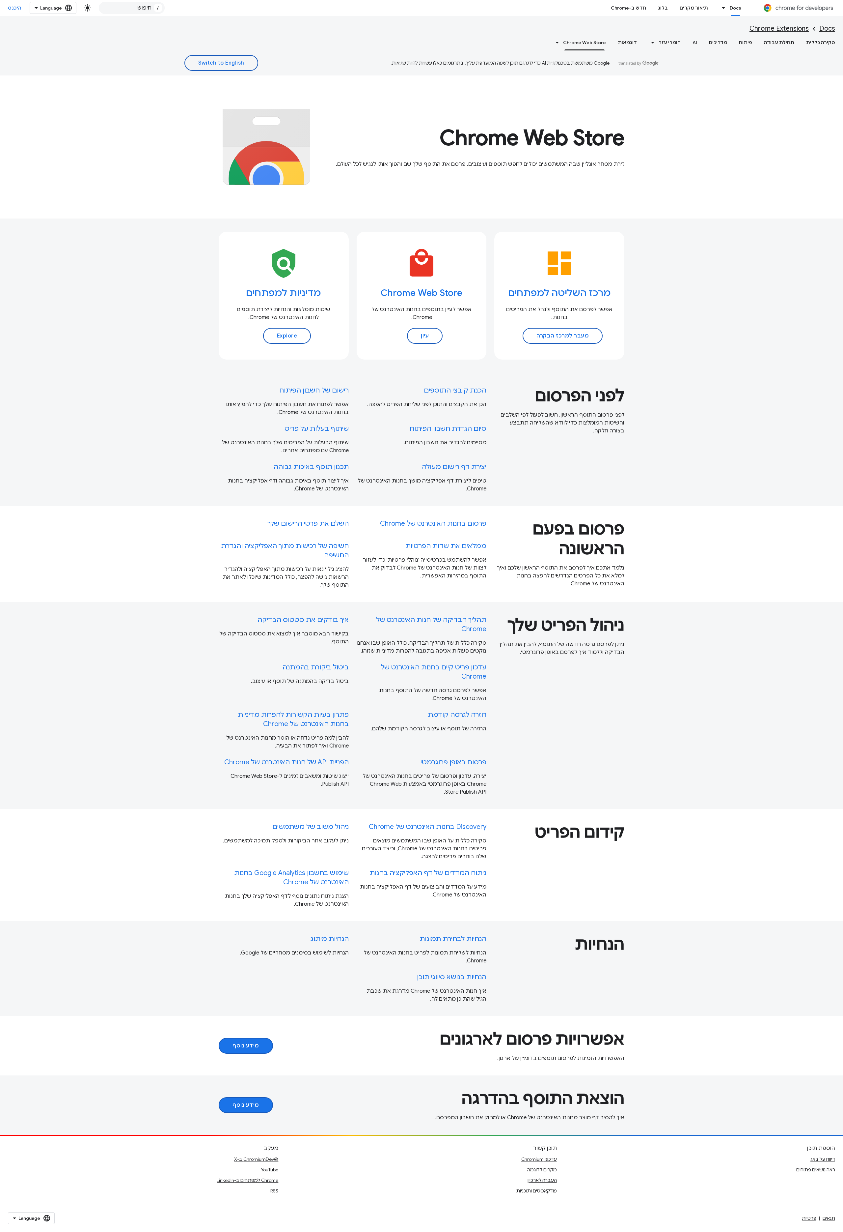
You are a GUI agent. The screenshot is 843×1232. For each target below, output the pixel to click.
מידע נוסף (245, 1045)
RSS (274, 1191)
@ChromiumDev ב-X (256, 1159)
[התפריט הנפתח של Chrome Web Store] (555, 42)
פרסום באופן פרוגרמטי (453, 762)
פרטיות (809, 1218)
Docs (735, 8)
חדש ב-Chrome (628, 8)
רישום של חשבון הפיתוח (314, 390)
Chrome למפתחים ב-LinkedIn (247, 1180)
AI (695, 42)
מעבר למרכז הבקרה (562, 336)
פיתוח (745, 42)
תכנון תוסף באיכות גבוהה (311, 467)
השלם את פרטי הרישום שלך (308, 523)
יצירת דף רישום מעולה (454, 467)
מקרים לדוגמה (542, 1170)
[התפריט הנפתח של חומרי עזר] (651, 42)
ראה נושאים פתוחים (815, 1170)
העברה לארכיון (542, 1180)
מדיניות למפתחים (283, 293)
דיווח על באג (822, 1159)
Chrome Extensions (779, 28)
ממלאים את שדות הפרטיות (445, 546)
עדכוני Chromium (539, 1159)
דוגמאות (627, 42)
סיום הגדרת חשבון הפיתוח (448, 429)
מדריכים (718, 42)
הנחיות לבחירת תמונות (453, 939)
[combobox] (132, 8)
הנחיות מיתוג (330, 939)
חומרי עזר (670, 42)
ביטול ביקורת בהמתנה (316, 667)
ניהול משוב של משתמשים (310, 827)
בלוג (663, 8)
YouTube (269, 1170)
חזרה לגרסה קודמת (457, 715)
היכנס (15, 8)
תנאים (829, 1218)
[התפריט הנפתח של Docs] (722, 8)
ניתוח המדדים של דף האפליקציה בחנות (427, 873)
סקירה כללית (820, 42)
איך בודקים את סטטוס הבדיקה (303, 620)
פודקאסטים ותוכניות (536, 1191)
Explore (287, 336)
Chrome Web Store (584, 42)
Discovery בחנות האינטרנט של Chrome (427, 827)
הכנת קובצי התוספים (455, 390)
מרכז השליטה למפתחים (559, 293)
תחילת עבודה (779, 42)
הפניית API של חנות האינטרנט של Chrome (286, 762)
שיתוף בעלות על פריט (317, 429)
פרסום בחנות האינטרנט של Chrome (433, 523)
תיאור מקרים (694, 8)
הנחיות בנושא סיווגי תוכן (451, 977)
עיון (425, 336)
